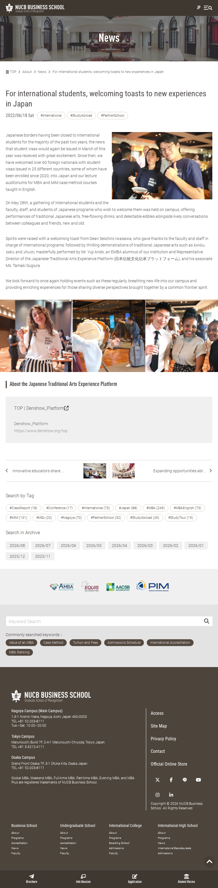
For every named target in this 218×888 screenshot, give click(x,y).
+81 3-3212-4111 (31, 747)
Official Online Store (169, 764)
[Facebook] (171, 780)
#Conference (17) (59, 508)
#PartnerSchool (112, 116)
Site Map (159, 726)
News (42, 72)
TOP (12, 72)
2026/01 (196, 545)
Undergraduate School (77, 825)
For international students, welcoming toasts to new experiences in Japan (108, 72)
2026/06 (68, 545)
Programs (17, 837)
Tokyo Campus (22, 736)
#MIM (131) (18, 518)
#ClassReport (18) (23, 508)
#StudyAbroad (81, 116)
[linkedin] (171, 795)
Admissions (116, 848)
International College (125, 825)
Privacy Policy (163, 738)
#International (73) (96, 508)
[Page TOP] (209, 862)
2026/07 (43, 545)
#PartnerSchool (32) (106, 518)
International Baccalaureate (174, 848)
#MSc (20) (44, 518)
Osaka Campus (23, 757)
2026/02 (170, 545)
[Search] (207, 621)
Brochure (31, 882)
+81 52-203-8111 (31, 721)
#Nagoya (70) (71, 518)
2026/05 (94, 545)
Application (135, 882)
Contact (158, 751)
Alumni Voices (186, 882)
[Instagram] (157, 795)
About (27, 72)
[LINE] (185, 780)
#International (51, 116)
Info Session (83, 882)
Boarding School (119, 843)
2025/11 (43, 556)
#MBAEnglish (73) (187, 508)
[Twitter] (157, 780)
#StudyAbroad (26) (144, 518)
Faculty (15, 853)
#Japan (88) (128, 508)
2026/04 (119, 545)
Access (157, 713)
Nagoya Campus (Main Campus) (36, 711)
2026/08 (17, 545)
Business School (24, 825)
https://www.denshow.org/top (41, 431)
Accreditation (19, 843)
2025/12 (17, 556)
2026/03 (145, 545)
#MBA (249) (155, 508)
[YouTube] (198, 780)
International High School (178, 825)
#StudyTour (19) (180, 518)
